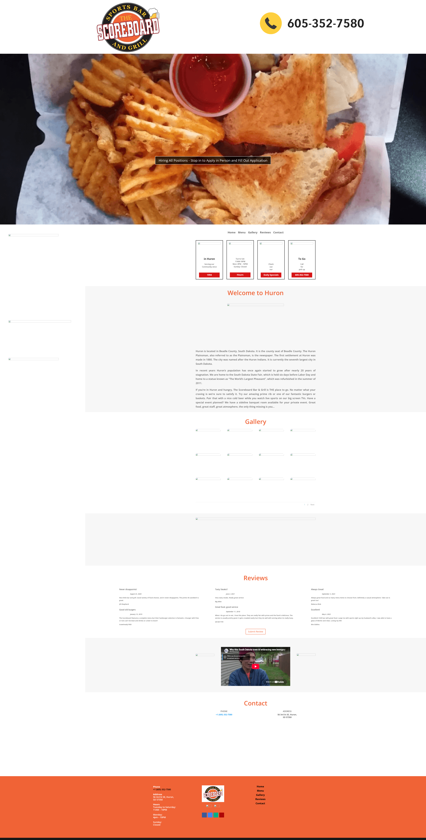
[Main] (302, 431)
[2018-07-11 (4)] (208, 431)
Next (312, 504)
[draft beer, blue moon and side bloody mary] (208, 455)
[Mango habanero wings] (239, 479)
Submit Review (255, 631)
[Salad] (271, 455)
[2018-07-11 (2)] (239, 455)
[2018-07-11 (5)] (302, 455)
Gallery (252, 233)
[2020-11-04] (239, 431)
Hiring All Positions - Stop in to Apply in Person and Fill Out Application (213, 160)
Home (232, 233)
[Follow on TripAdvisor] (215, 815)
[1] (271, 431)
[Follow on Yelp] (221, 815)
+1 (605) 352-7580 (224, 714)
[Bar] (271, 479)
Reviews (265, 233)
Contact (278, 233)
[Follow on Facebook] (204, 815)
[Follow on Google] (210, 815)
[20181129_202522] (208, 479)
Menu (242, 233)
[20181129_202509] (302, 479)
